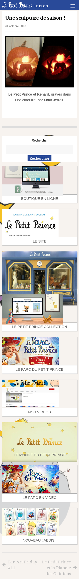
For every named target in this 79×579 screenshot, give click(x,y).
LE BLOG (41, 6)
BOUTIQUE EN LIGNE (39, 199)
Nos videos (39, 412)
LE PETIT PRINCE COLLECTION (39, 327)
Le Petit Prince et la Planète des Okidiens (56, 567)
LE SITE (39, 241)
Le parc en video (40, 498)
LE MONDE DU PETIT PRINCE (39, 455)
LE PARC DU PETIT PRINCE (39, 369)
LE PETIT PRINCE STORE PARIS (39, 284)
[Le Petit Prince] (17, 5)
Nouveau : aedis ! (40, 540)
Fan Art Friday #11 (22, 564)
